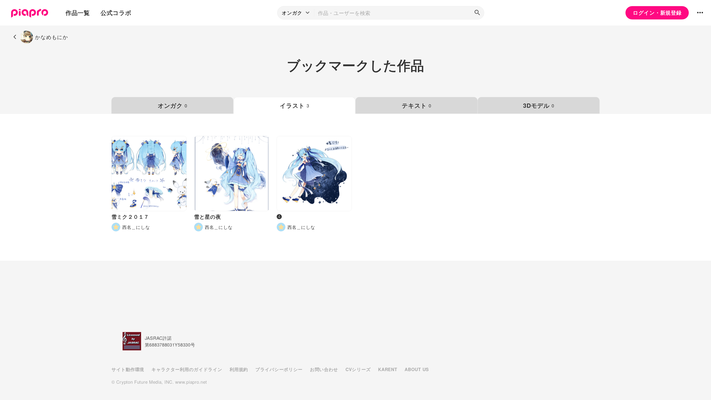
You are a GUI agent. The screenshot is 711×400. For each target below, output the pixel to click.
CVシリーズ (358, 369)
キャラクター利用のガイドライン (186, 369)
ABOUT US (417, 369)
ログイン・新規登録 (657, 12)
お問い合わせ (324, 369)
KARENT (387, 369)
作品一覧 (78, 12)
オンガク (172, 105)
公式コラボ (116, 12)
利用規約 (239, 369)
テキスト (416, 105)
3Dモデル (538, 105)
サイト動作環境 (127, 369)
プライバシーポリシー (279, 369)
